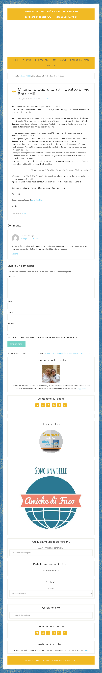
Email (10, 313)
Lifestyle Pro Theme (43, 660)
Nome (10, 301)
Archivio (51, 588)
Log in (78, 660)
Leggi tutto (81, 389)
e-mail (86, 650)
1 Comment (45, 99)
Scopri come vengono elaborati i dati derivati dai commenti (67, 353)
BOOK (23, 214)
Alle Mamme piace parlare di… (51, 548)
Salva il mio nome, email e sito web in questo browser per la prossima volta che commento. (42, 337)
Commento (12, 276)
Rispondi (15, 254)
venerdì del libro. (37, 200)
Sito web (10, 324)
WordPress (71, 660)
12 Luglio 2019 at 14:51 (30, 239)
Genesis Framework (59, 660)
